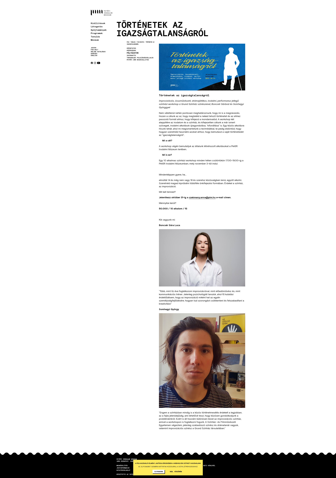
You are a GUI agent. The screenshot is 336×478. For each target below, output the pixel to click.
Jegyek (93, 48)
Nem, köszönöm (176, 471)
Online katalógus (98, 51)
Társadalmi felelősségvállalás (140, 57)
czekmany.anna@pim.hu (202, 197)
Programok (97, 33)
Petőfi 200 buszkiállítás (138, 60)
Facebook (92, 63)
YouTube (98, 63)
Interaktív (131, 55)
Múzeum (95, 40)
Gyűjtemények (99, 30)
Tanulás (95, 36)
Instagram (95, 63)
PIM (128, 42)
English (94, 55)
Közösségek (131, 50)
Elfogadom (158, 471)
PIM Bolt (94, 49)
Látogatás (97, 26)
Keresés (94, 53)
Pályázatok (140, 42)
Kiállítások (98, 23)
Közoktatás (131, 48)
